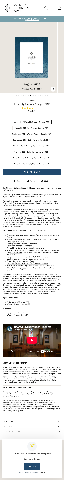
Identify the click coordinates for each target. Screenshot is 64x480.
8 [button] (31, 96)
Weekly (25, 188)
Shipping (9, 421)
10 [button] (36, 96)
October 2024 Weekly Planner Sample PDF (31, 146)
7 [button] (28, 96)
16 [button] (50, 96)
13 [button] (43, 96)
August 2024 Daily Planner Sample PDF (31, 128)
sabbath (31, 248)
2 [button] (16, 96)
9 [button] (33, 96)
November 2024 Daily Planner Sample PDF (31, 164)
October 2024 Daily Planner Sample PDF (31, 152)
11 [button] (38, 96)
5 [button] (24, 96)
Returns (8, 426)
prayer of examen (17, 241)
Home (31, 100)
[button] (28, 108)
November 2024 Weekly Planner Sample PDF (31, 158)
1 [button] (14, 96)
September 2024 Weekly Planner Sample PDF (31, 134)
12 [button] (41, 96)
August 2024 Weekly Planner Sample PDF (31, 122)
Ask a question (12, 431)
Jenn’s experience (14, 281)
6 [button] (26, 96)
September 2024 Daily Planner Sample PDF (31, 140)
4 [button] (21, 96)
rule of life (50, 266)
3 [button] (19, 96)
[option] (32, 19)
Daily (16, 188)
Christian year (16, 252)
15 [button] (48, 96)
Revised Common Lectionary (19, 246)
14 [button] (45, 96)
